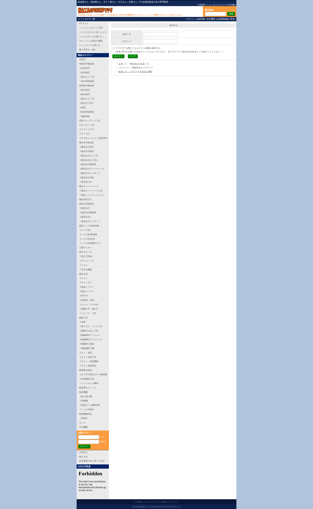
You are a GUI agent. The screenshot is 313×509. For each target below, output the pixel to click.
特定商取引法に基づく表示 (92, 461)
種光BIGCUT (85, 199)
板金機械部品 (85, 414)
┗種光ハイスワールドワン (92, 195)
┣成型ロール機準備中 (89, 405)
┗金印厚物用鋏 (86, 81)
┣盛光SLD (84, 208)
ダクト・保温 (85, 352)
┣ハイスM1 (85, 230)
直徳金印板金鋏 (86, 64)
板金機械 (83, 392)
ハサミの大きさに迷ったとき (93, 32)
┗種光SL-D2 (85, 182)
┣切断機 (83, 400)
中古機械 (83, 427)
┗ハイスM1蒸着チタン (90, 243)
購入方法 (83, 456)
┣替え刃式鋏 (85, 256)
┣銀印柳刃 (84, 94)
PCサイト (84, 23)
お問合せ (83, 452)
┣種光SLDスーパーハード (91, 168)
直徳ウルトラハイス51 (90, 120)
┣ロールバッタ (86, 260)
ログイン (191, 19)
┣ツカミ (83, 265)
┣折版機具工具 (86, 379)
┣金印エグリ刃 (86, 77)
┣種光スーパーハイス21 (91, 190)
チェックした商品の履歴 (91, 41)
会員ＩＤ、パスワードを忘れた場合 (135, 71)
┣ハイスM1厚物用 (88, 234)
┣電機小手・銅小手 (88, 309)
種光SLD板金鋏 (86, 142)
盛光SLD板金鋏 (86, 203)
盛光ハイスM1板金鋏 (89, 225)
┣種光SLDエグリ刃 (88, 155)
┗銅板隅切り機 (86, 348)
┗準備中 (83, 418)
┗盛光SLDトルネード (89, 221)
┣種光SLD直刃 (86, 147)
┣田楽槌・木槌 (86, 300)
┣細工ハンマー (86, 291)
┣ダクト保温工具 (87, 357)
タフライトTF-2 (86, 129)
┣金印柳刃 (84, 72)
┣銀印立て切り (86, 103)
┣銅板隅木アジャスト (89, 335)
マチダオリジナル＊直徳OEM (93, 138)
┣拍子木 (83, 295)
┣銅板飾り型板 (86, 344)
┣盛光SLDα (85, 217)
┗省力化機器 (85, 269)
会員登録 (201, 19)
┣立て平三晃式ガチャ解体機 (93, 374)
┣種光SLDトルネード (89, 173)
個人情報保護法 (140, 507)
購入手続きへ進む (87, 49)
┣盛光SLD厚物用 (87, 212)
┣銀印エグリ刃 (86, 99)
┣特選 (82, 107)
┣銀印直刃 (84, 90)
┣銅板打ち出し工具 (88, 330)
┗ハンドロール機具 (88, 383)
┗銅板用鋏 (84, 116)
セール (82, 422)
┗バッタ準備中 (86, 409)
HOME (202, 5)
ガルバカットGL (87, 125)
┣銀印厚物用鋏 (86, 112)
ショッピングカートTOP (91, 28)
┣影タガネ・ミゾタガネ (91, 326)
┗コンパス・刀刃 (87, 313)
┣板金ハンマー (86, 287)
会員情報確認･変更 (225, 19)
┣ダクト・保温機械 (88, 361)
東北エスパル (85, 252)
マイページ (172, 502)
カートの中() (227, 5)
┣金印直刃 (84, 68)
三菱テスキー (85, 247)
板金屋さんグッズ (87, 387)
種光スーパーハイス (88, 186)
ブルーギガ (84, 133)
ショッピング (213, 5)
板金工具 (83, 274)
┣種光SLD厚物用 (87, 164)
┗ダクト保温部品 (87, 365)
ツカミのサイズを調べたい (92, 36)
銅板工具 (83, 317)
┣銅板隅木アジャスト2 (90, 339)
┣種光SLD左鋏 (86, 177)
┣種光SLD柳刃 (86, 151)
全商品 (82, 59)
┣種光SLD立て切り (88, 160)
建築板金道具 (85, 370)
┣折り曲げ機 (85, 396)
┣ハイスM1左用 (87, 239)
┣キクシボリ (85, 282)
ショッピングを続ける (89, 45)
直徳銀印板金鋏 (86, 85)
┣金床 (82, 322)
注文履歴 (211, 19)
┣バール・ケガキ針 (88, 304)
